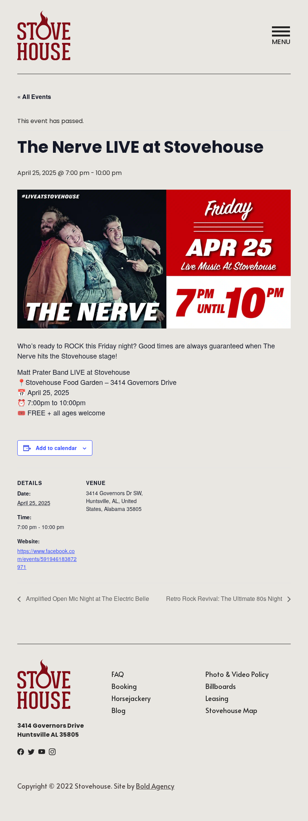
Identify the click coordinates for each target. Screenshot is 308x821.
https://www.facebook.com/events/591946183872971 (47, 558)
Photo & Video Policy (237, 674)
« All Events (34, 96)
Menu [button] (281, 41)
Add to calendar (56, 448)
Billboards (220, 686)
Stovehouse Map (231, 710)
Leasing (216, 698)
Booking (124, 686)
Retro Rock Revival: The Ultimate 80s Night (225, 598)
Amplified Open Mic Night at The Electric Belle (86, 598)
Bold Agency (155, 786)
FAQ (118, 674)
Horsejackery (131, 698)
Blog (118, 710)
